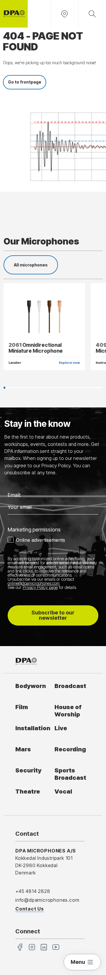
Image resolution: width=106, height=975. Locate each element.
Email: (14, 495)
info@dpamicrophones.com (47, 900)
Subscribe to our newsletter (53, 615)
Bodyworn (30, 685)
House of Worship (68, 710)
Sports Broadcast (70, 774)
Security (28, 770)
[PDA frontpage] (14, 14)
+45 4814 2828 (32, 891)
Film (21, 707)
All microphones (31, 264)
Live (60, 728)
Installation (32, 728)
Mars (23, 749)
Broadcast (70, 685)
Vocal (63, 791)
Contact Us (29, 909)
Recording (70, 749)
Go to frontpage (24, 81)
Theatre (27, 791)
